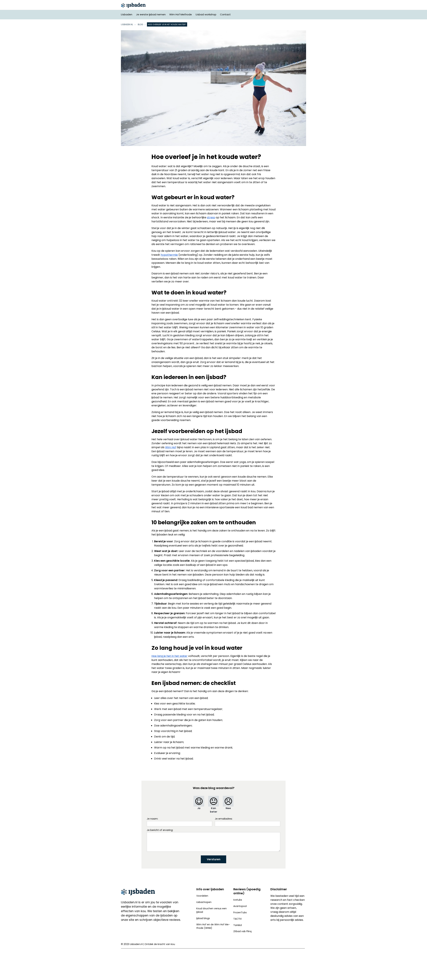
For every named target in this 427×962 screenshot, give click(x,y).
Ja (198, 808)
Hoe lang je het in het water (169, 656)
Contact (225, 14)
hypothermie (169, 255)
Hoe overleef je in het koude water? (167, 24)
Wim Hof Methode (180, 14)
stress (211, 217)
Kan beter (213, 810)
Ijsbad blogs (203, 918)
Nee (228, 808)
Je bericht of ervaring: (160, 830)
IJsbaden (126, 14)
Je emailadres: (224, 818)
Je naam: (152, 818)
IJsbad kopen (203, 902)
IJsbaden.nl (129, 902)
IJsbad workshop (206, 14)
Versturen (213, 859)
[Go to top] (420, 954)
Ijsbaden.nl (127, 24)
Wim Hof (170, 447)
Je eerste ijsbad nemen (151, 14)
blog (140, 24)
